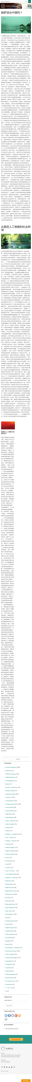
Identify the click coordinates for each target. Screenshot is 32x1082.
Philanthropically (10, 921)
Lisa (7, 864)
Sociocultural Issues (11, 951)
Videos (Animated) (10, 974)
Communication (10, 800)
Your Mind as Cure (11, 981)
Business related (10, 790)
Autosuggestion (10, 780)
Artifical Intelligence (11, 767)
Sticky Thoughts (10, 954)
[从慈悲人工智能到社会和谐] (16, 241)
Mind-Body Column (11, 891)
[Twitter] (4, 1067)
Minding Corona (10, 894)
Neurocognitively (10, 904)
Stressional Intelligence (12, 957)
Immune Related (10, 854)
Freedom (8, 844)
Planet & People (10, 927)
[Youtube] (12, 1067)
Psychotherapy (9, 931)
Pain (7, 917)
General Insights (10, 847)
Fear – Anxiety (9, 837)
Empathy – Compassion (12, 834)
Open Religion (9, 914)
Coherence (8, 797)
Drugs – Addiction (10, 821)
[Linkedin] (9, 1067)
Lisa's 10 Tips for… (11, 871)
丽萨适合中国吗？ (12, 12)
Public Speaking (10, 934)
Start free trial (16, 1039)
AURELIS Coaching (10, 774)
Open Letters (9, 911)
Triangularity (9, 964)
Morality (8, 897)
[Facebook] (2, 1067)
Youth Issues (9, 984)
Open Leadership (10, 907)
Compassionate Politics (12, 804)
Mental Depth (9, 884)
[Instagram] (14, 1067)
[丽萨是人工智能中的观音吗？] (8, 426)
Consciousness (9, 807)
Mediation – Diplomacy (12, 877)
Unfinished (9, 971)
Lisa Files (8, 867)
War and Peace (9, 977)
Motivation (8, 901)
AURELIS (8, 770)
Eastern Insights (10, 824)
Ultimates (8, 967)
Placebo (8, 924)
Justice (7, 857)
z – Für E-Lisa (9, 987)
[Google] (7, 1067)
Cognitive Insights (10, 794)
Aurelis (6, 1071)
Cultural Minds (10, 810)
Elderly (7, 830)
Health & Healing (10, 851)
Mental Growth (10, 887)
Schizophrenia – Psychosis (12, 947)
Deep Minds (9, 814)
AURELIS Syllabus (10, 777)
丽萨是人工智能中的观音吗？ (8, 432)
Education (8, 827)
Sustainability (9, 961)
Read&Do (8, 941)
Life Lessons (9, 861)
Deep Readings (9, 817)
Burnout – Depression (11, 787)
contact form (7, 1061)
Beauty (7, 784)
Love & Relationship (11, 874)
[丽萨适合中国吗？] (16, 24)
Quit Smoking (9, 937)
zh (6, 991)
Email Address (8, 1000)
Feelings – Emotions (11, 841)
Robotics (8, 944)
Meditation (9, 881)
